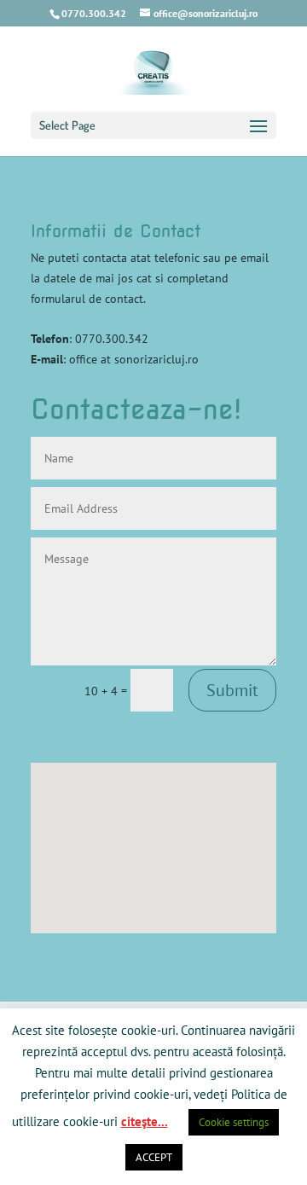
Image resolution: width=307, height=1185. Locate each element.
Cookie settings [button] (234, 1122)
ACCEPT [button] (154, 1157)
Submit (232, 690)
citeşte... (144, 1121)
